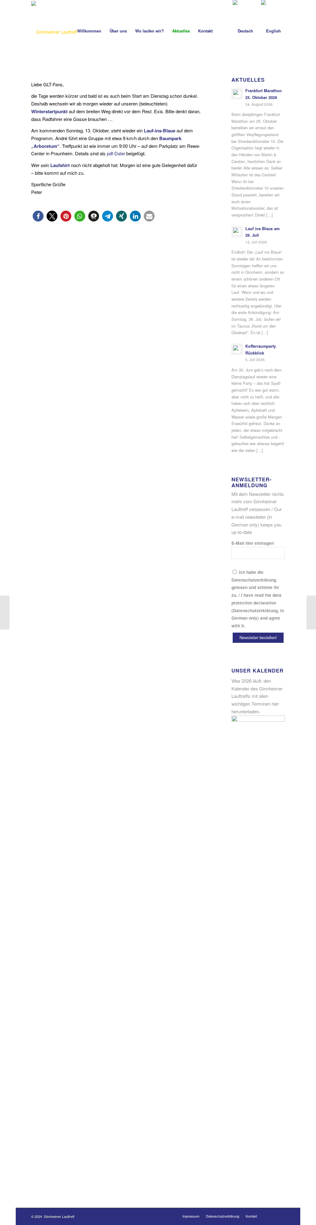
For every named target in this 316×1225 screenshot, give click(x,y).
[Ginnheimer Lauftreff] (54, 32)
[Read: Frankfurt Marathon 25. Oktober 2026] (237, 93)
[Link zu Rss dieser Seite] (280, 1215)
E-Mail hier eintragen (252, 543)
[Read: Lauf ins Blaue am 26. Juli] (237, 231)
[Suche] (223, 31)
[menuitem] (89, 31)
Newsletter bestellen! (258, 637)
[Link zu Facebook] (271, 1215)
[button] (38, 216)
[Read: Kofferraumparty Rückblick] (237, 349)
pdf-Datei (116, 153)
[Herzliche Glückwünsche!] (311, 612)
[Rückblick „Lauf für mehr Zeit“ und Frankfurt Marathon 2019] (5, 612)
